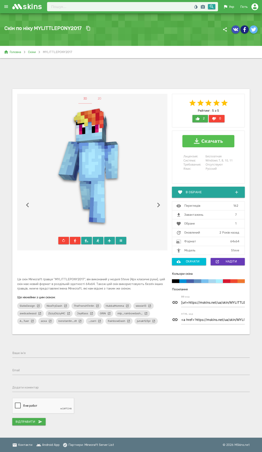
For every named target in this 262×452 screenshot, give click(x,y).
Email (16, 370)
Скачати (188, 262)
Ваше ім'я (19, 353)
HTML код (187, 313)
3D (85, 98)
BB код (185, 296)
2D (99, 98)
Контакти (22, 445)
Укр (228, 6)
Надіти (226, 262)
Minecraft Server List (99, 445)
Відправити (29, 422)
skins (32, 6)
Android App (48, 445)
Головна (12, 52)
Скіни (32, 52)
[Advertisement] (131, 73)
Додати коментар (25, 387)
